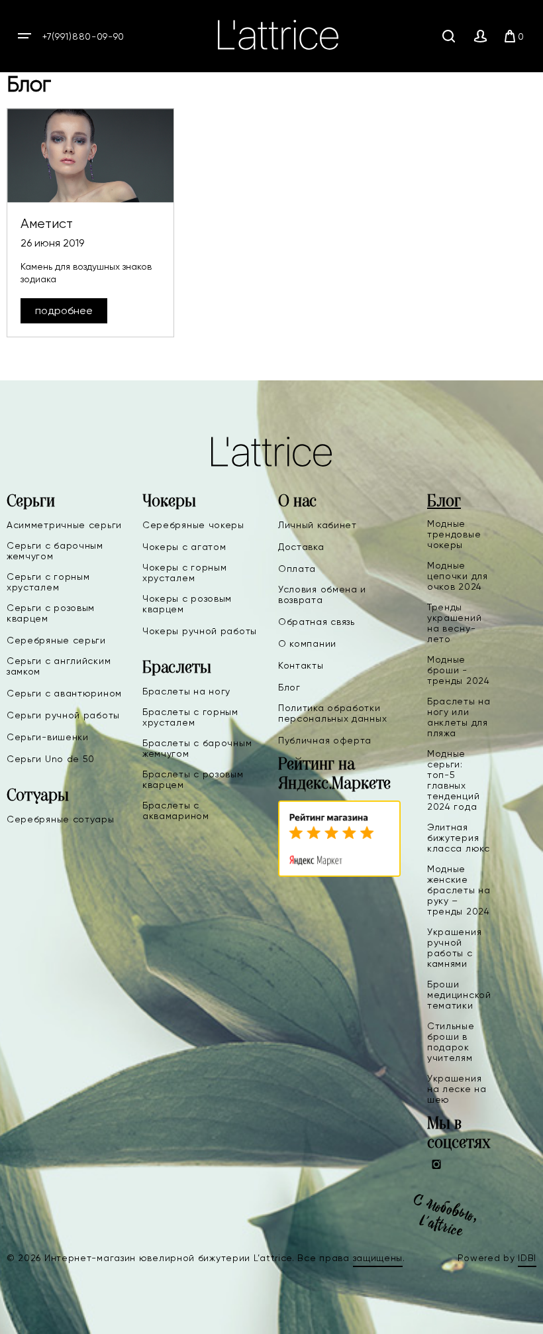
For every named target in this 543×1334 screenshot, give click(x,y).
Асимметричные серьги (64, 525)
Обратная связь (316, 621)
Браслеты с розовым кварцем (193, 779)
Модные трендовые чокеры (454, 534)
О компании (307, 643)
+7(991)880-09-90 (83, 36)
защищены (378, 1257)
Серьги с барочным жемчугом (55, 550)
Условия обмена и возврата (322, 594)
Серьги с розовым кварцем (51, 613)
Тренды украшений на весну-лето (454, 623)
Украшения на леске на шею (457, 1089)
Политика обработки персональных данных (332, 713)
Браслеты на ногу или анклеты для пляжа (459, 717)
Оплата (297, 568)
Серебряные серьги (56, 640)
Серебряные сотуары (61, 819)
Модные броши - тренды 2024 (458, 670)
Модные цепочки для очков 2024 (457, 576)
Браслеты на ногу (186, 691)
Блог (289, 687)
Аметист (47, 223)
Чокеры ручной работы (199, 631)
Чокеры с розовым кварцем (187, 603)
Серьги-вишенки (48, 737)
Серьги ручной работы (63, 715)
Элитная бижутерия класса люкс (458, 838)
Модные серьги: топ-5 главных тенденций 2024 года (453, 780)
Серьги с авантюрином (64, 693)
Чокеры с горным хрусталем (184, 572)
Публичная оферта (324, 740)
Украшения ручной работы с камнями (454, 947)
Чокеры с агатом (184, 546)
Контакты (301, 665)
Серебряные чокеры (193, 525)
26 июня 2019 (52, 243)
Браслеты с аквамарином (175, 810)
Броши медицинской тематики (459, 995)
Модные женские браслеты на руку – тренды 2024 (459, 890)
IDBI (527, 1257)
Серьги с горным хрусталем (48, 581)
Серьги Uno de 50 (51, 758)
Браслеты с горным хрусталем (190, 717)
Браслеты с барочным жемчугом (197, 748)
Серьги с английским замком (59, 666)
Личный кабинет (317, 525)
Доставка (301, 546)
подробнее (64, 310)
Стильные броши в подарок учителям (451, 1042)
